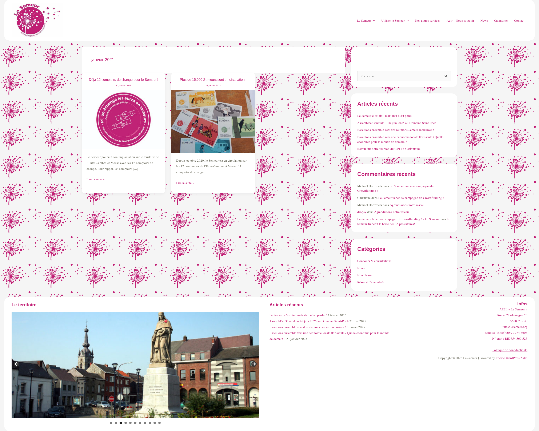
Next (254, 364)
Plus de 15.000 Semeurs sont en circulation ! (213, 79)
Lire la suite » (96, 179)
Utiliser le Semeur (393, 20)
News (484, 20)
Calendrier (501, 20)
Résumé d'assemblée (370, 282)
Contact (519, 20)
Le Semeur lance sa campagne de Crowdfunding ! (411, 198)
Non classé (364, 275)
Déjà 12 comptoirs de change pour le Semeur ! (123, 79)
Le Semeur (364, 20)
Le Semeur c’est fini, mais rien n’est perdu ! (386, 115)
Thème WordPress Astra (511, 358)
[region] (135, 365)
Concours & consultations (374, 261)
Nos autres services (427, 20)
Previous (17, 364)
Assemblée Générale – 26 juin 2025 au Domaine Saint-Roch (396, 123)
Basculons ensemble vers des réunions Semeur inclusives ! (395, 130)
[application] (373, 20)
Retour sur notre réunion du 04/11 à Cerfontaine (388, 148)
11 (159, 423)
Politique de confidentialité (509, 350)
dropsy (361, 212)
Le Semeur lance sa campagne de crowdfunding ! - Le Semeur (398, 219)
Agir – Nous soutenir (460, 20)
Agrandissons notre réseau (407, 205)
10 (154, 423)
